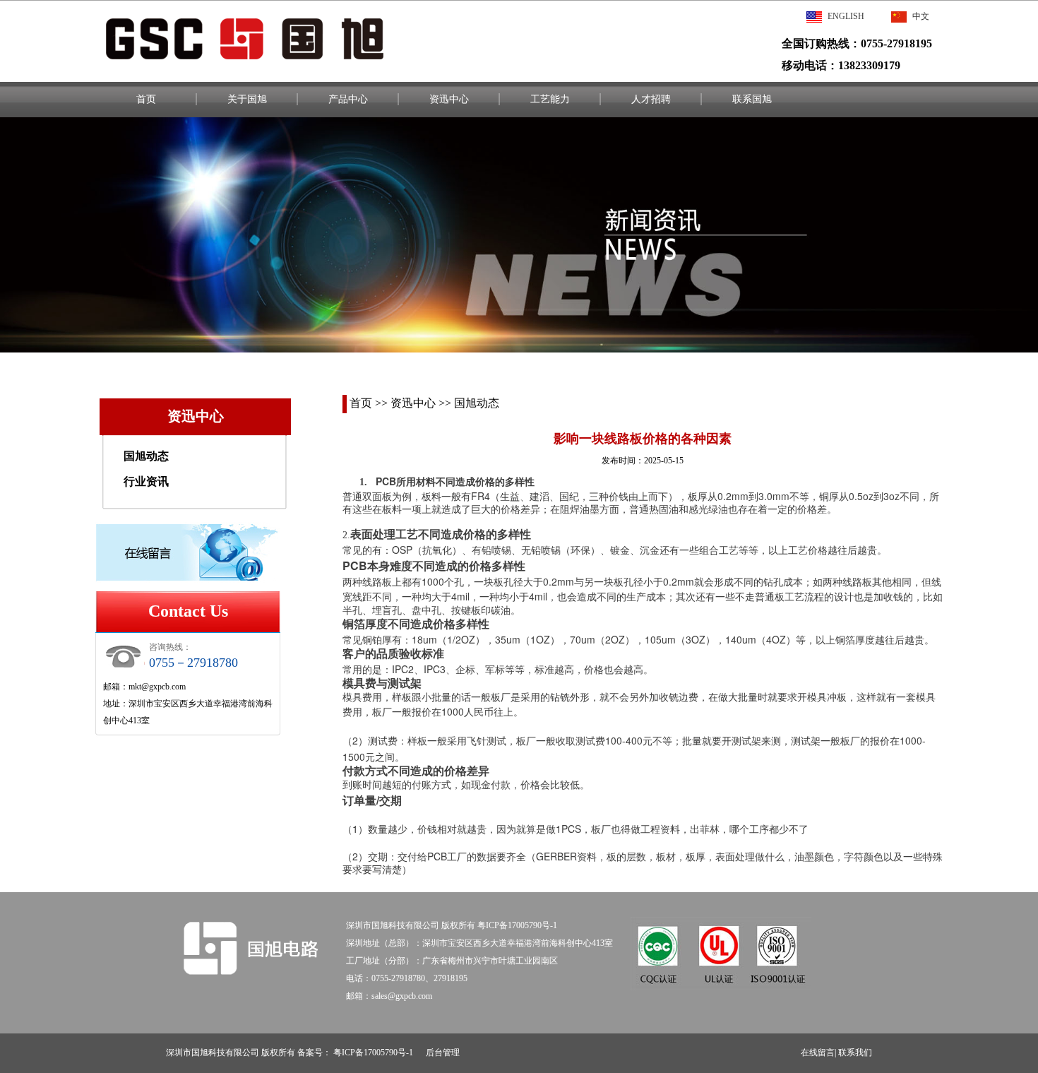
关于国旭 (247, 99)
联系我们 (855, 1052)
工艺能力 (550, 99)
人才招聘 (651, 99)
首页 (146, 99)
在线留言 (818, 1052)
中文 (920, 16)
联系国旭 (752, 99)
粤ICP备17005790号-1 (375, 1052)
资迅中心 (449, 99)
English (846, 16)
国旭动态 (146, 456)
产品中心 (348, 99)
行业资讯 (146, 481)
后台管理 (443, 1052)
